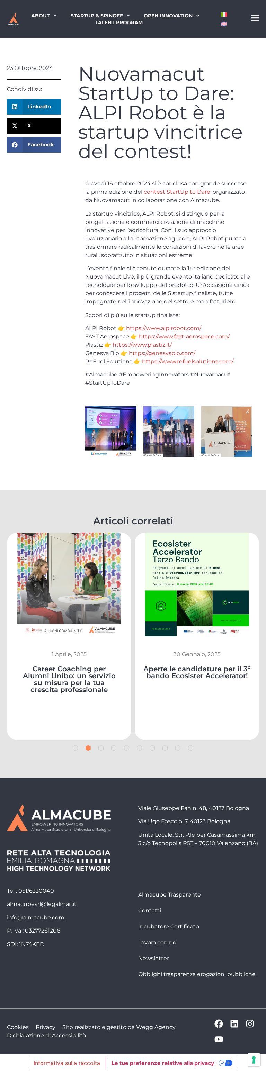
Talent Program (119, 22)
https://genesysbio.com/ (161, 353)
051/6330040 (36, 891)
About (40, 15)
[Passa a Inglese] (224, 23)
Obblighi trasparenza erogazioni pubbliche (197, 974)
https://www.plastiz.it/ (142, 345)
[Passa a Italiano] (224, 14)
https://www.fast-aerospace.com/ (184, 336)
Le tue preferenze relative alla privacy (163, 1063)
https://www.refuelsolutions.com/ (187, 361)
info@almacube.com (35, 917)
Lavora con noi (158, 942)
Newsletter (153, 958)
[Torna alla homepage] (13, 19)
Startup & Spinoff (97, 15)
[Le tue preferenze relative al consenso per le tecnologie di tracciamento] (253, 1059)
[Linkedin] (234, 1024)
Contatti (149, 910)
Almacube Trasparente (169, 894)
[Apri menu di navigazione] (255, 17)
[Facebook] (219, 1024)
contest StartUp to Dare (177, 192)
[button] (34, 107)
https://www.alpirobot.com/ (163, 328)
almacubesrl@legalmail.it (42, 904)
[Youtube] (219, 1039)
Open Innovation (168, 15)
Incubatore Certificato (168, 926)
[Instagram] (250, 1024)
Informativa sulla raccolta (67, 1063)
